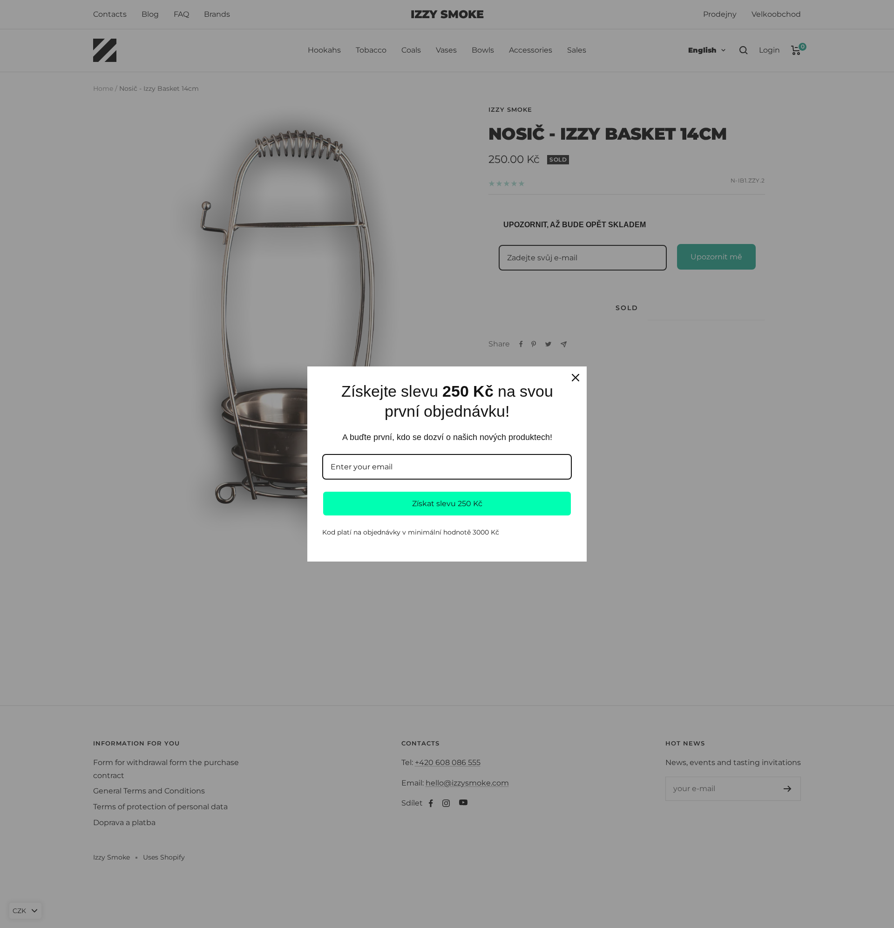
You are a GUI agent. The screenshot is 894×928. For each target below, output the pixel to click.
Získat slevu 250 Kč (447, 503)
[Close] (575, 377)
